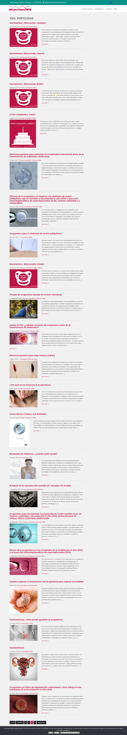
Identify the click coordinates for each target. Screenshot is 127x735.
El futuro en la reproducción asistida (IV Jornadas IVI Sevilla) (40, 486)
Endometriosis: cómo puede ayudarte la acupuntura (36, 620)
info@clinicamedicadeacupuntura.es (56, 2)
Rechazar (56, 732)
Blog (115, 9)
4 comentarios (24, 457)
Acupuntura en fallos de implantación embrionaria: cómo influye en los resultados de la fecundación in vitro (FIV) (45, 688)
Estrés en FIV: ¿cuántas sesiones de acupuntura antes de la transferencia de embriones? (40, 326)
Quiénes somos (87, 9)
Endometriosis (17, 648)
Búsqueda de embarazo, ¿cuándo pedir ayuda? (34, 454)
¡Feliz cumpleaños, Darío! (22, 114)
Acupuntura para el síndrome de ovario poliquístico (36, 233)
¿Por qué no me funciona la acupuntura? (30, 385)
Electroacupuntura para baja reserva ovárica (32, 355)
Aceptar (51, 732)
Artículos (35, 160)
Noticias (39, 268)
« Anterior (19, 722)
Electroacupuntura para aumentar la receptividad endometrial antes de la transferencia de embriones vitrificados (47, 155)
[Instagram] (115, 2)
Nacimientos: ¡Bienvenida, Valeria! (27, 53)
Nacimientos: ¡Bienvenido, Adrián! (27, 264)
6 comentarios (24, 623)
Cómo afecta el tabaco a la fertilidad (28, 414)
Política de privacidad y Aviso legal (70, 732)
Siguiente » (41, 722)
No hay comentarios (27, 26)
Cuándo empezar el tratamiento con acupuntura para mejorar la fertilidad (46, 582)
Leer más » (45, 44)
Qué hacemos (99, 9)
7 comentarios (24, 237)
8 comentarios (24, 693)
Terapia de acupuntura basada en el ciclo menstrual (36, 295)
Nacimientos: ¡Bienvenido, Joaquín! (28, 23)
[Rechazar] (125, 730)
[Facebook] (111, 2)
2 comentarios (24, 331)
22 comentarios (22, 585)
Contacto (109, 9)
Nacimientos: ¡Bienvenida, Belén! (27, 84)
